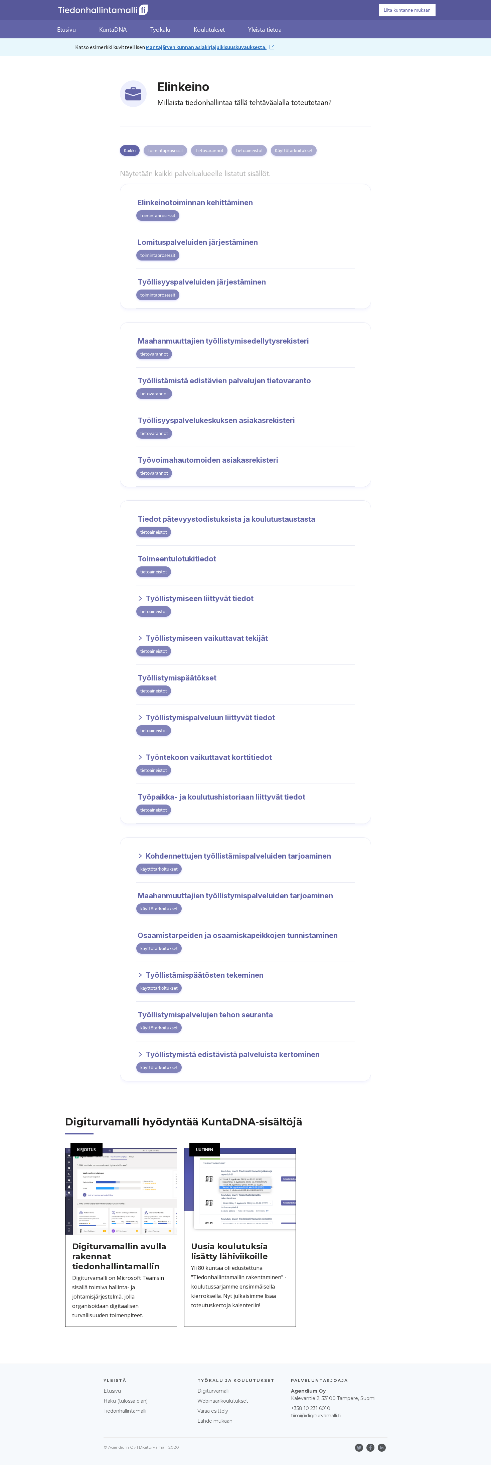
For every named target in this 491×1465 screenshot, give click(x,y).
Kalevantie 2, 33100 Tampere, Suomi (333, 1394)
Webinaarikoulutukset (222, 1401)
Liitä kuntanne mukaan (407, 10)
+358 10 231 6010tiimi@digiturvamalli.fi (316, 1412)
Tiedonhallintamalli (125, 1411)
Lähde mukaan (214, 1421)
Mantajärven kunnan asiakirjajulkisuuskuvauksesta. (206, 47)
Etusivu (112, 1391)
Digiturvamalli (213, 1391)
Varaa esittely (212, 1411)
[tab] (130, 150)
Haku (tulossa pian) (126, 1401)
